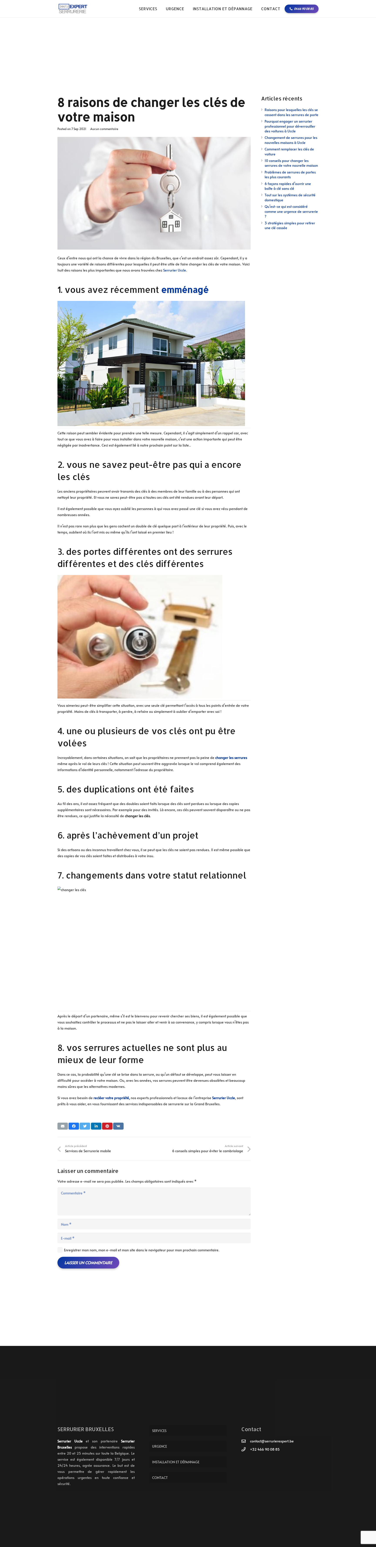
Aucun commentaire (104, 129)
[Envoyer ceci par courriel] (62, 1126)
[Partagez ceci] (74, 1126)
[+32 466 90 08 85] (245, 1449)
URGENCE (159, 1446)
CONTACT (160, 1477)
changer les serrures (231, 757)
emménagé (185, 289)
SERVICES (159, 1430)
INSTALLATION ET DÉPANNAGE (175, 1461)
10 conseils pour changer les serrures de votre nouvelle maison (291, 163)
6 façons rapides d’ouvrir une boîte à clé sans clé (288, 186)
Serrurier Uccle (174, 270)
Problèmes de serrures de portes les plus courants (290, 174)
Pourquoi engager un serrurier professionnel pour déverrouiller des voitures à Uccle (290, 126)
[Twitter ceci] (85, 1126)
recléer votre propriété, (112, 1097)
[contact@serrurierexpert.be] (245, 1441)
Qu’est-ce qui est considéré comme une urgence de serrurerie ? (291, 211)
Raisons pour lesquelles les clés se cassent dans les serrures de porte (291, 112)
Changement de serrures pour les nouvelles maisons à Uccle (291, 140)
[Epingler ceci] (107, 1126)
